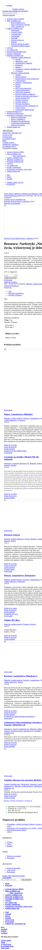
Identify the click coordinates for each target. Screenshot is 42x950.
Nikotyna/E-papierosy (22, 92)
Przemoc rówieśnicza (22, 104)
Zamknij (4, 929)
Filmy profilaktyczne (14, 21)
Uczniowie (19, 71)
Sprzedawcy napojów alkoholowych (27, 69)
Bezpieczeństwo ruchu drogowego (27, 79)
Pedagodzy (19, 65)
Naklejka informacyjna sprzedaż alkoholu (22, 780)
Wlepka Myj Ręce (12, 620)
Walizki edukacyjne (13, 127)
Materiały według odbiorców (21, 57)
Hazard (17, 86)
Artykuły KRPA (16, 32)
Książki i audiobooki (14, 54)
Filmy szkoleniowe (17, 26)
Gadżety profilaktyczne (15, 28)
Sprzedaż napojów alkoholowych (26, 106)
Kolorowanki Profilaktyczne (16, 52)
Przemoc (14, 42)
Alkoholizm (15, 30)
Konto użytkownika (13, 868)
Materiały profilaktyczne (15, 55)
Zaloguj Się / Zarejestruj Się (15, 924)
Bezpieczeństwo (20, 77)
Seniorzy (18, 67)
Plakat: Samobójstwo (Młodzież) (18, 414)
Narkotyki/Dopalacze (22, 90)
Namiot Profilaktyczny (14, 111)
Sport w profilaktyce (18, 119)
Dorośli (17, 59)
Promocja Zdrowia (17, 40)
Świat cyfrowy (20, 108)
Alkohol (18, 75)
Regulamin (10, 858)
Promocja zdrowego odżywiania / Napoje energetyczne (26, 97)
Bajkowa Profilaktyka (18, 117)
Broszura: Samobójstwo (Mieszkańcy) (20, 676)
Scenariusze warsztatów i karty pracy (19, 115)
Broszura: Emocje (12, 535)
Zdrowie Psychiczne (18, 125)
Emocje (18, 84)
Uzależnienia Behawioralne (20, 46)
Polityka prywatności (14, 856)
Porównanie (11, 872)
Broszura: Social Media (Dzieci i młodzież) (19, 238)
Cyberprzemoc (16, 34)
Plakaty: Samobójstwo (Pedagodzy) (20, 575)
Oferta (9, 844)
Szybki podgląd (9, 449)
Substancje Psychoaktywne (20, 121)
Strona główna (9, 194)
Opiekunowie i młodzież (23, 63)
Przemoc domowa (21, 102)
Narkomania (15, 36)
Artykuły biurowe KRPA (15, 19)
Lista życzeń (11, 870)
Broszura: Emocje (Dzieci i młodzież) (17, 201)
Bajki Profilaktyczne (18, 23)
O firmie (9, 842)
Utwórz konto (6, 940)
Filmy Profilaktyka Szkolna (20, 25)
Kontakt (9, 846)
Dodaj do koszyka (10, 278)
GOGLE (10, 48)
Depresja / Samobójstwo (23, 82)
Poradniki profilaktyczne (15, 113)
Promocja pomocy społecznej (25, 94)
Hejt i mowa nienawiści (23, 88)
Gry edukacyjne (12, 50)
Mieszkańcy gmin (21, 61)
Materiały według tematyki (20, 73)
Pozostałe (14, 38)
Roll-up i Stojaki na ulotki (20, 44)
